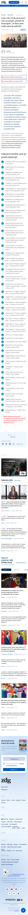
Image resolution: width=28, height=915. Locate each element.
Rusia (17, 569)
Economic (4, 611)
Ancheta (3, 859)
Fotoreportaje (23, 844)
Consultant (15, 826)
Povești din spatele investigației (9, 862)
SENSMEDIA (16, 910)
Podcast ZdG (18, 819)
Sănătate (11, 819)
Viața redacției (18, 821)
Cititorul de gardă (6, 826)
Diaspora (3, 821)
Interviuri (3, 847)
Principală (3, 15)
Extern (24, 800)
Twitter (14, 893)
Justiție (3, 800)
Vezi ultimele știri (21, 562)
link (5, 471)
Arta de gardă (13, 824)
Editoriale (10, 821)
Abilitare (3, 844)
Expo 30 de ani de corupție (14, 847)
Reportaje (9, 844)
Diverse (3, 802)
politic (18, 828)
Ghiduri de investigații (7, 864)
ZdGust (3, 833)
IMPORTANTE (10, 15)
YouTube (11, 889)
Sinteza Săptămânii (6, 538)
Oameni (16, 844)
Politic (8, 510)
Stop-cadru (19, 850)
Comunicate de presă (7, 654)
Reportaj (9, 850)
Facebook (16, 889)
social (23, 828)
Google (9, 893)
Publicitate (4, 789)
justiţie (12, 437)
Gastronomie (4, 824)
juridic (14, 828)
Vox (14, 850)
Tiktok (18, 893)
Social (3, 550)
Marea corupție (15, 859)
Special (3, 840)
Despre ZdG (4, 787)
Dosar (8, 859)
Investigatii (5, 855)
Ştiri (2, 796)
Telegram (7, 889)
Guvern (6, 569)
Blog (3, 815)
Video (2, 523)
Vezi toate (17, 480)
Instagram (20, 889)
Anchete (3, 850)
